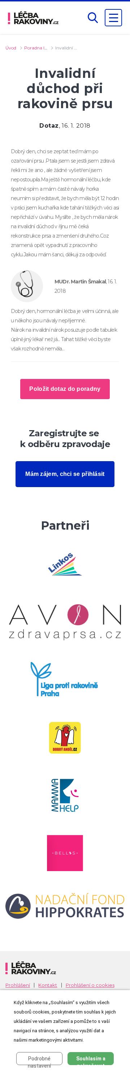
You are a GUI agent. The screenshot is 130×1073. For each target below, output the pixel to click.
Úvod (10, 47)
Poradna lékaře (40, 47)
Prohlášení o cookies (90, 985)
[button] (93, 18)
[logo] (33, 17)
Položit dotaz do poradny (64, 389)
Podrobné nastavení (39, 1060)
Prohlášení (17, 985)
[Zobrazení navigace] (113, 17)
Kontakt (47, 985)
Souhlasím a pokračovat (90, 1060)
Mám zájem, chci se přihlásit (64, 474)
